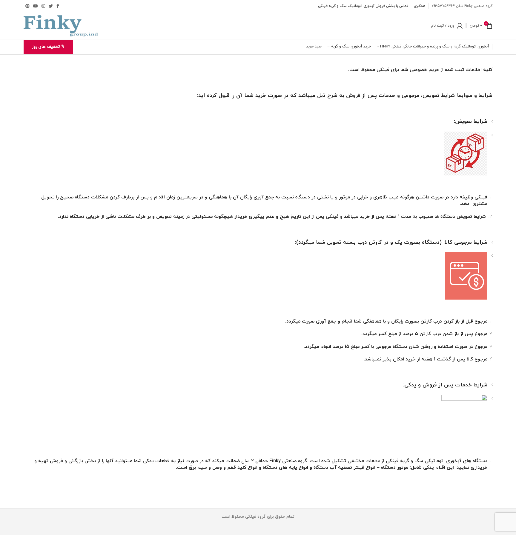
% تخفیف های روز (48, 47)
